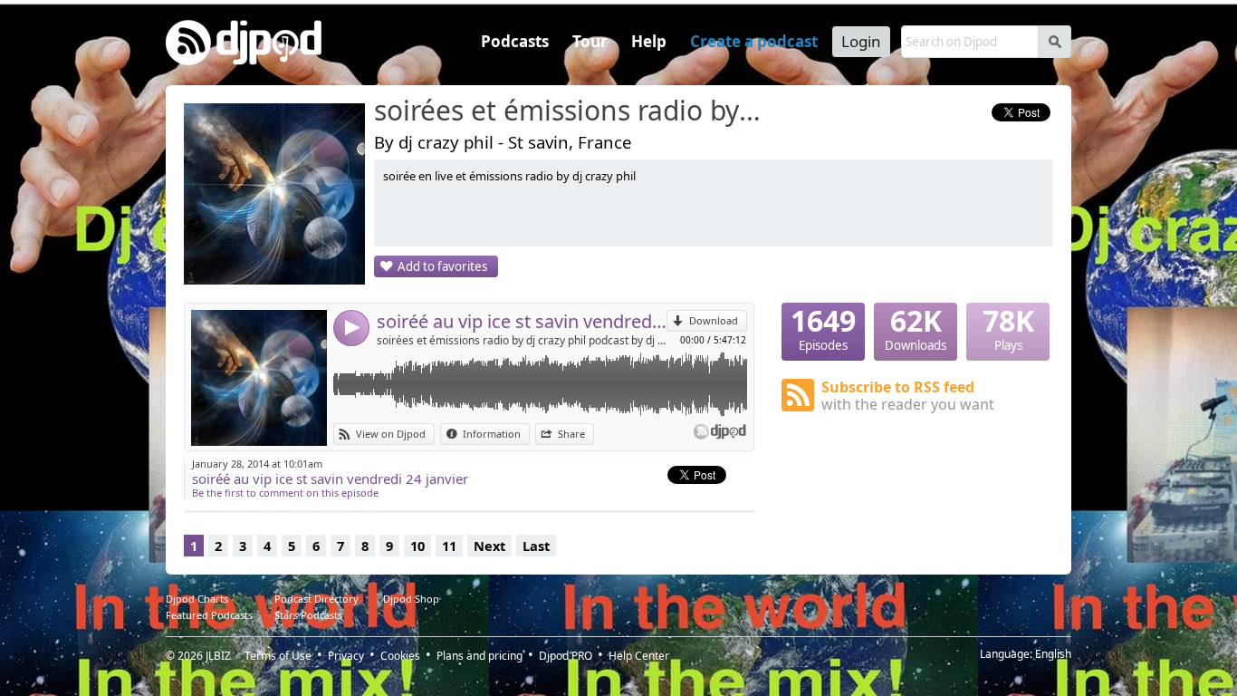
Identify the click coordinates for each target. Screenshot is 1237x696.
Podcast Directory (316, 598)
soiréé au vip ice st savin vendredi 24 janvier (521, 321)
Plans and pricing (479, 655)
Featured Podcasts (209, 615)
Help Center (639, 655)
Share (571, 433)
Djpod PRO (565, 655)
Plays (1008, 328)
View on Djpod (391, 433)
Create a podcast (754, 41)
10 (417, 545)
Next (489, 545)
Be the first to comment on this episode (285, 492)
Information (492, 433)
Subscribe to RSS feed (907, 395)
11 (449, 545)
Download (713, 320)
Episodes (823, 328)
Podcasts (515, 41)
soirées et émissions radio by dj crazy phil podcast (568, 111)
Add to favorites (442, 266)
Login (861, 41)
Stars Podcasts (308, 615)
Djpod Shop (411, 598)
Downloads (915, 328)
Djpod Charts (197, 598)
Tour (590, 41)
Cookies (400, 655)
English (1053, 654)
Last (536, 545)
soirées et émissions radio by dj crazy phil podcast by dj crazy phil (521, 340)
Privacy (346, 655)
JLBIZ (218, 655)
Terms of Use (278, 655)
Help (648, 41)
